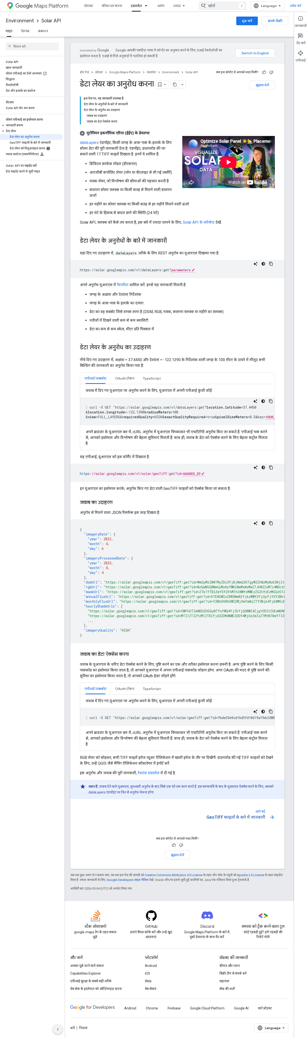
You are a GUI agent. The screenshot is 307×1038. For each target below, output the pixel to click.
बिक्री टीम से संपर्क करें (233, 973)
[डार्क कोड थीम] (263, 264)
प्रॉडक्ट (88, 6)
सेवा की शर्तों (227, 989)
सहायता (224, 981)
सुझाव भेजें (262, 85)
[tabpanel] (177, 417)
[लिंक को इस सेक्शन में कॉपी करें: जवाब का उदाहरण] (117, 503)
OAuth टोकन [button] (124, 378)
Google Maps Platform (125, 72)
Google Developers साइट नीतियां (127, 880)
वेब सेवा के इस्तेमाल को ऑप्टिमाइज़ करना (96, 989)
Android (151, 966)
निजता (83, 1028)
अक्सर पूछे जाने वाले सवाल (87, 966)
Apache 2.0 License (250, 875)
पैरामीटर (123, 285)
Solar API (51, 21)
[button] (31, 125)
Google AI (241, 1008)
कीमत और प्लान (229, 966)
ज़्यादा (177, 6)
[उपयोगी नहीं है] (271, 72)
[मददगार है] (264, 72)
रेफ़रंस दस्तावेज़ (148, 773)
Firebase (174, 1008)
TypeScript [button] (152, 378)
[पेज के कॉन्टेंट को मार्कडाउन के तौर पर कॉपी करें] (175, 84)
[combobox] (223, 5)
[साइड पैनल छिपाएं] (58, 1029)
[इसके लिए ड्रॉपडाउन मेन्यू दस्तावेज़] (147, 6)
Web (148, 981)
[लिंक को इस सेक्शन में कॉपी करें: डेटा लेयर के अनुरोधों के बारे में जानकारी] (172, 241)
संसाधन (43, 31)
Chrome (152, 1008)
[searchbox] (32, 46)
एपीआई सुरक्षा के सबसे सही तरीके (91, 981)
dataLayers (89, 142)
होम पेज (84, 72)
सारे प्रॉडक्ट (265, 1008)
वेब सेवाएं (150, 989)
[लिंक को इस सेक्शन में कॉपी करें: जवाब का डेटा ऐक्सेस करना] (133, 654)
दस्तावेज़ (136, 6)
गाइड (9, 31)
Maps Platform (51, 6)
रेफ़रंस (25, 31)
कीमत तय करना (112, 6)
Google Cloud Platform (207, 1008)
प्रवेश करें (295, 6)
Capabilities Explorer (85, 973)
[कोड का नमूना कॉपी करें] (271, 264)
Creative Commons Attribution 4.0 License (173, 875)
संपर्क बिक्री (275, 21)
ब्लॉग (161, 6)
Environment (20, 21)
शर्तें (72, 1028)
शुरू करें (247, 21)
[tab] (95, 378)
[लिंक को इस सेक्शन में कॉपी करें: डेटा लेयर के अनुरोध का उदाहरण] (155, 348)
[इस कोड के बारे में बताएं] (256, 264)
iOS (147, 973)
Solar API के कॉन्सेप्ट (199, 222)
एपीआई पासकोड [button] (95, 378)
